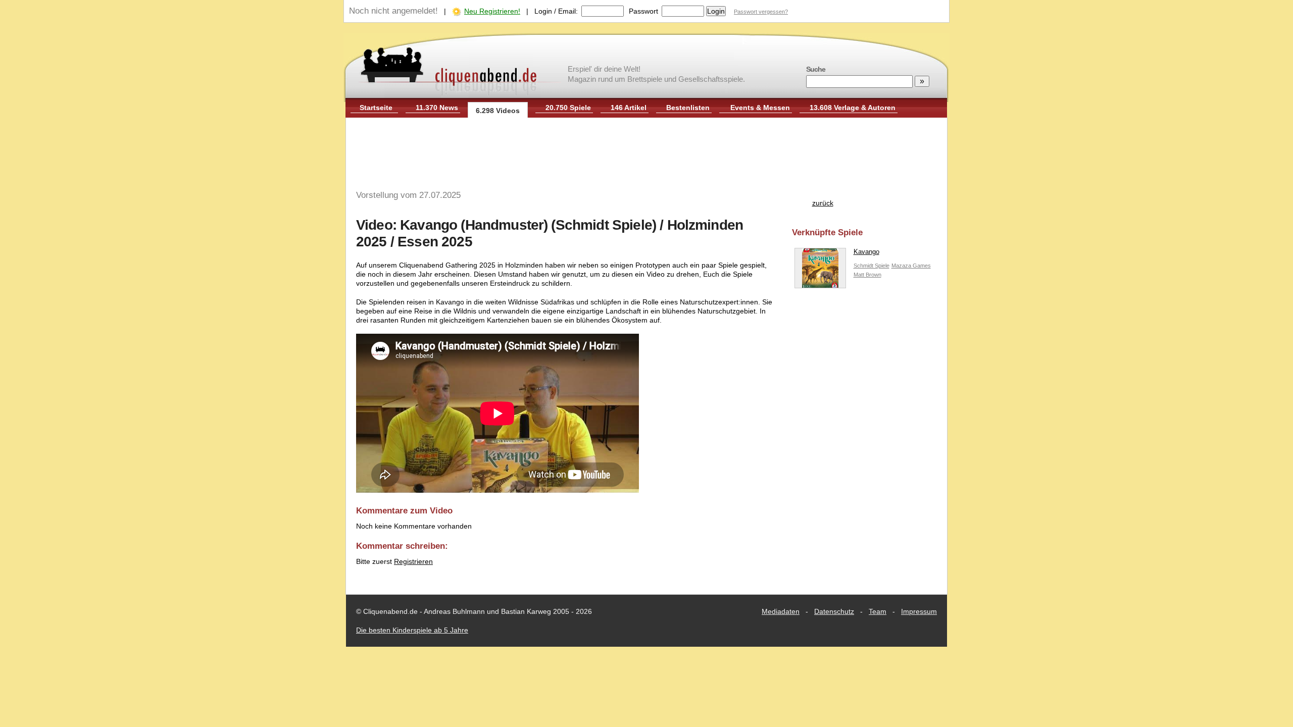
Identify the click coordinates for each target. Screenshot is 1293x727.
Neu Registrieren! (492, 11)
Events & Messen (760, 107)
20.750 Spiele (568, 107)
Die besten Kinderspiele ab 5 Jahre (412, 630)
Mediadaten (781, 611)
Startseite (376, 107)
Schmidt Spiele (871, 266)
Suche (815, 69)
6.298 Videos (498, 111)
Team (877, 611)
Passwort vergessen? (761, 12)
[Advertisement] (646, 150)
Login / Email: (556, 11)
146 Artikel (628, 107)
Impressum (919, 611)
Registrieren (413, 561)
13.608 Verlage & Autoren (853, 107)
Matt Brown (867, 275)
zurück (822, 203)
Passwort (643, 11)
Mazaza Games (911, 266)
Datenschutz (834, 611)
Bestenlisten (688, 107)
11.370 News (437, 107)
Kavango (866, 251)
